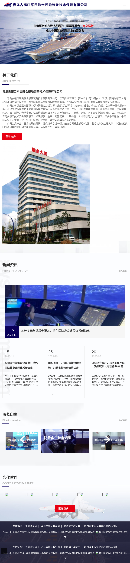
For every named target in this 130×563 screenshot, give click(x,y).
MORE (123, 270)
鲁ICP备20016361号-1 (83, 532)
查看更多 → (12, 136)
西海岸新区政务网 (50, 526)
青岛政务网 (31, 526)
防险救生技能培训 (17, 440)
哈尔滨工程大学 (72, 526)
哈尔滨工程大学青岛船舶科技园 (100, 526)
